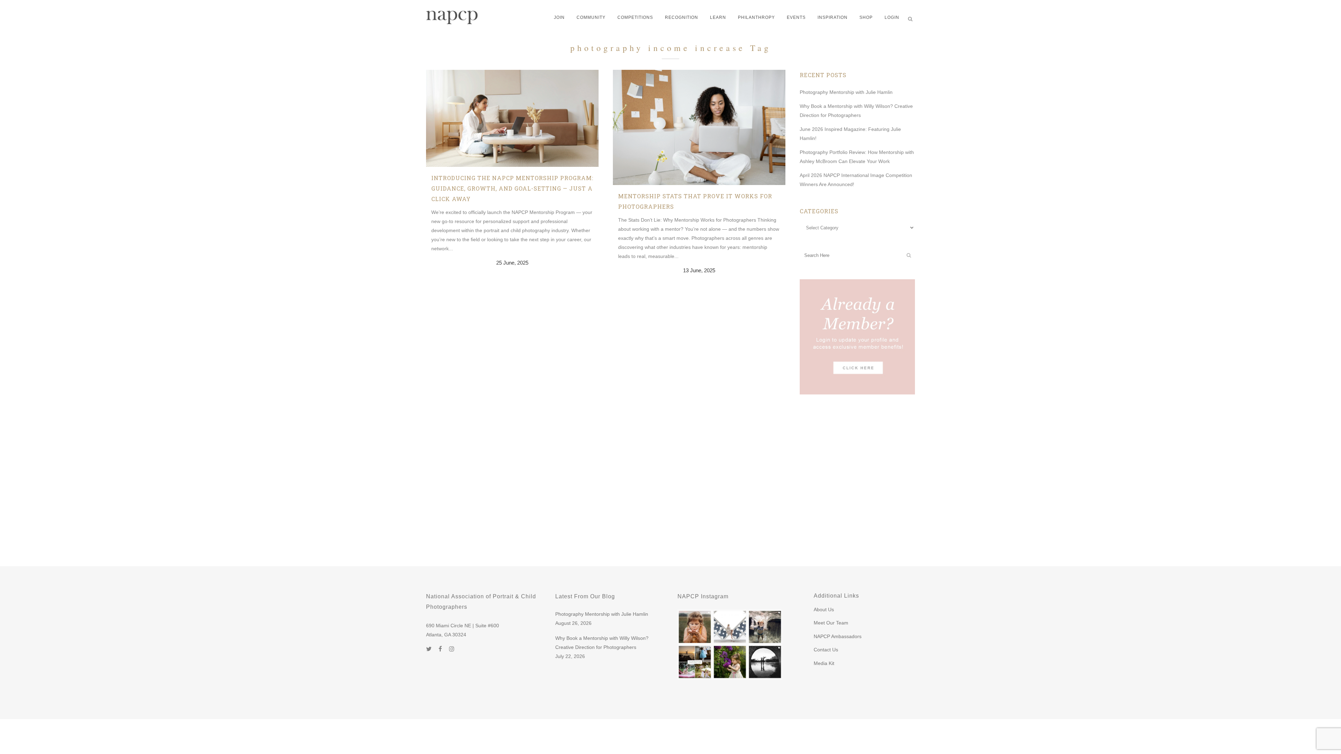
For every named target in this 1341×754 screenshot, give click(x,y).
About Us (824, 609)
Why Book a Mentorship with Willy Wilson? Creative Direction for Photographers (601, 642)
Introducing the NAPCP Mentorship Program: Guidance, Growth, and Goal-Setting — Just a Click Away (512, 188)
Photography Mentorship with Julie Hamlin (846, 92)
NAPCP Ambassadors (838, 636)
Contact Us (826, 649)
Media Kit (824, 663)
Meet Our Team (831, 623)
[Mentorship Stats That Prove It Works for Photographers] (699, 127)
